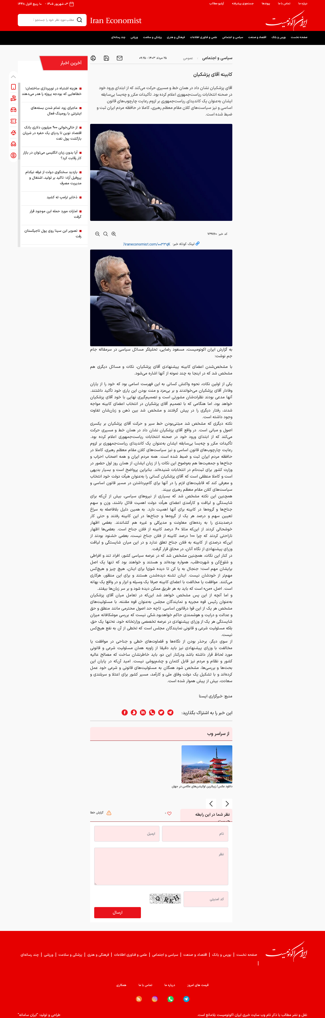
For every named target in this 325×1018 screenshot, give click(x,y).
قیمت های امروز (198, 985)
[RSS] (139, 999)
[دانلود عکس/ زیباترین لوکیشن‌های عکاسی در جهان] (207, 764)
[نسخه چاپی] (93, 58)
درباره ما (302, 4)
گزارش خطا (97, 812)
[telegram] (173, 713)
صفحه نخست (299, 37)
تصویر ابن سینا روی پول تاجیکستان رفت (53, 233)
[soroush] (132, 713)
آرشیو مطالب (216, 4)
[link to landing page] (286, 20)
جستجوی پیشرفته (243, 4)
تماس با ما (284, 4)
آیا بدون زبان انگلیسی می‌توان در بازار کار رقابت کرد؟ (52, 155)
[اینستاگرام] (155, 999)
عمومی (188, 58)
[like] (169, 814)
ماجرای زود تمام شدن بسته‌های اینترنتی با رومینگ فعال (56, 110)
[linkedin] (141, 713)
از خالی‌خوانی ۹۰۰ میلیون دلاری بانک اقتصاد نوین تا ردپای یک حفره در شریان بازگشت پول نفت (52, 133)
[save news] (106, 58)
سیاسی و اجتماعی (232, 37)
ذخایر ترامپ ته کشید (62, 197)
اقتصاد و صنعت (257, 37)
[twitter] (159, 713)
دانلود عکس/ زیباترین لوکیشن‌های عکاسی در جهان (202, 786)
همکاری (121, 985)
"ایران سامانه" (28, 1015)
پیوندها (266, 4)
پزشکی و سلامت (152, 37)
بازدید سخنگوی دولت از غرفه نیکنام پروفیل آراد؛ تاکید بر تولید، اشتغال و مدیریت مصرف (53, 178)
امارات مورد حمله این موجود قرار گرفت (56, 214)
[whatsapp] (150, 713)
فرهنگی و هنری (176, 37)
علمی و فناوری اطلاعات (203, 37)
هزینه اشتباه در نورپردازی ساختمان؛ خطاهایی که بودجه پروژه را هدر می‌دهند (52, 91)
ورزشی (134, 37)
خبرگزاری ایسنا (211, 696)
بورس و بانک (278, 37)
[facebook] (123, 713)
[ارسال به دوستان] (119, 58)
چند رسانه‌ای (118, 37)
